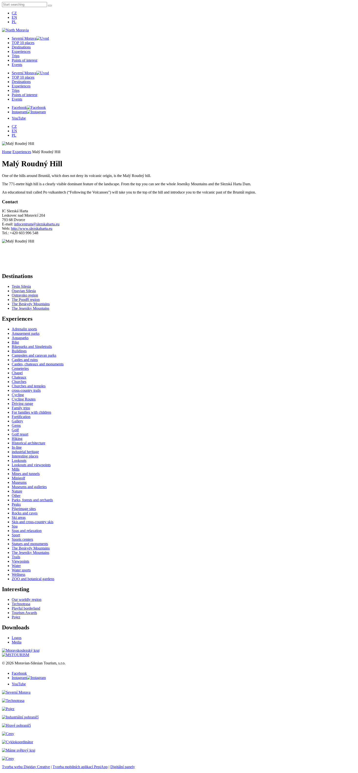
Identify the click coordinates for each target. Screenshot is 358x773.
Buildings (19, 351)
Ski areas (19, 517)
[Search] (50, 5)
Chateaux (19, 377)
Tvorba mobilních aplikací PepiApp (80, 767)
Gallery (17, 421)
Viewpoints (20, 561)
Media (16, 642)
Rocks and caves (25, 513)
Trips (15, 56)
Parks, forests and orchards (32, 500)
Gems (16, 425)
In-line (17, 447)
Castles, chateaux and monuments (38, 364)
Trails (16, 557)
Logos (16, 638)
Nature (17, 491)
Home (6, 152)
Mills (15, 469)
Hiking (17, 439)
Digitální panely (122, 767)
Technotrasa (21, 604)
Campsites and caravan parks (34, 355)
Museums (19, 482)
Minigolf (18, 478)
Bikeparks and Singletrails (32, 347)
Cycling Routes (24, 399)
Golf (15, 430)
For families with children (31, 412)
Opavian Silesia (24, 291)
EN (14, 17)
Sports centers (22, 539)
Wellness (18, 574)
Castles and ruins (25, 360)
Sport (16, 535)
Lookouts (19, 460)
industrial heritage (25, 452)
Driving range (22, 403)
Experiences (21, 51)
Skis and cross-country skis (32, 522)
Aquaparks (20, 338)
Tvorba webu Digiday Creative (26, 767)
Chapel (17, 373)
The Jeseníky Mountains (30, 552)
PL (14, 22)
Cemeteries (20, 368)
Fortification (21, 417)
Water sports (21, 570)
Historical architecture (28, 443)
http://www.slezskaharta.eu (31, 228)
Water (16, 566)
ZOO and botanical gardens (33, 579)
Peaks (16, 504)
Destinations (21, 47)
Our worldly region (26, 599)
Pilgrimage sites (24, 509)
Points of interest (24, 60)
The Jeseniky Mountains (30, 308)
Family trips (21, 408)
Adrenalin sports (24, 329)
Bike (15, 342)
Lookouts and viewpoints (31, 465)
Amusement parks (25, 333)
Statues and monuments (30, 544)
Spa (15, 526)
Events (17, 65)
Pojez (16, 617)
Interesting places (25, 456)
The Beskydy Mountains (31, 304)
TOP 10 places (23, 43)
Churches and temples (29, 386)
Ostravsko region (25, 295)
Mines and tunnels (26, 474)
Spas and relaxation (27, 531)
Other (16, 496)
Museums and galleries (29, 487)
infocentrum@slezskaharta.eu (36, 224)
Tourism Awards (24, 613)
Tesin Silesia (21, 286)
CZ (14, 13)
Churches (19, 382)
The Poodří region (26, 300)
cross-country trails (26, 390)
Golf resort (20, 434)
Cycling (18, 395)
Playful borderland (26, 608)
